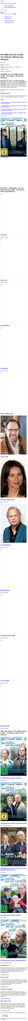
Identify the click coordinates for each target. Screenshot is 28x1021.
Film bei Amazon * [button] (4, 157)
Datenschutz (5, 1016)
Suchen (14, 13)
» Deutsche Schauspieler (6, 998)
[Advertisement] (14, 38)
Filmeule (2, 12)
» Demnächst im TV (5, 974)
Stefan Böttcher (22, 1012)
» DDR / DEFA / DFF (5, 1010)
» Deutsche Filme (4, 986)
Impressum (5, 1014)
